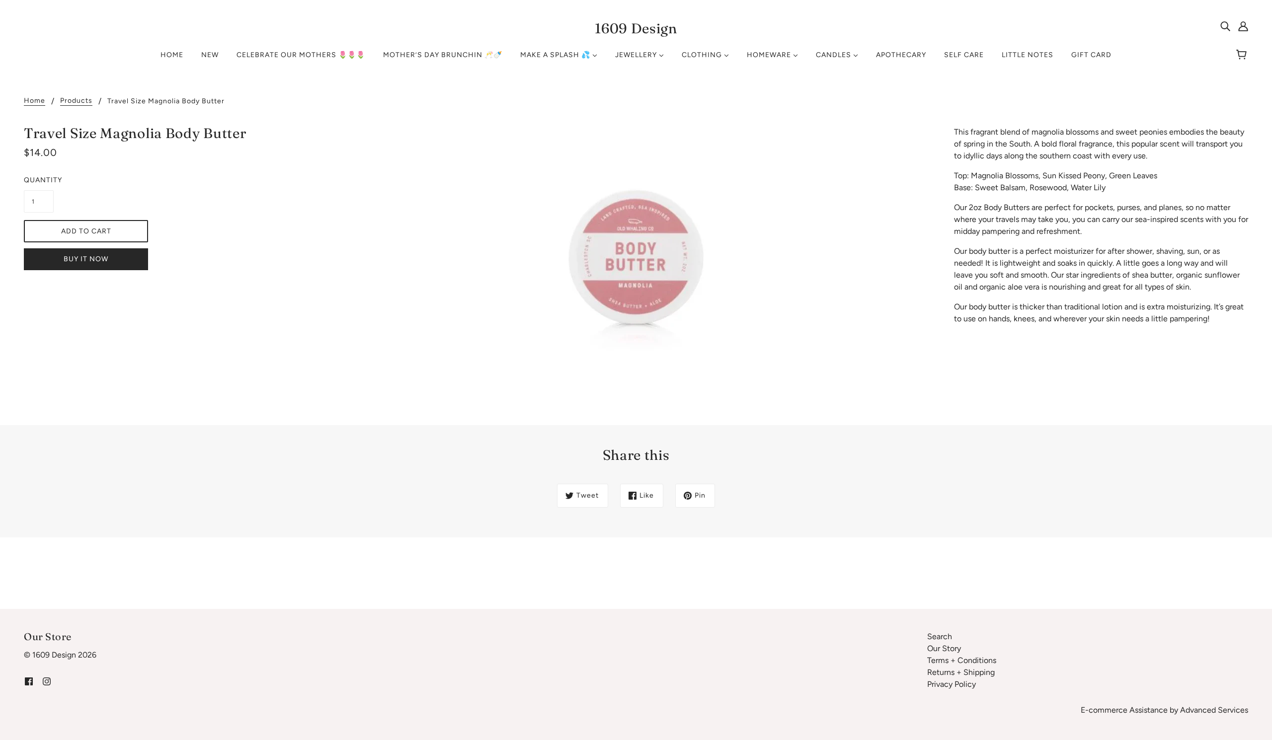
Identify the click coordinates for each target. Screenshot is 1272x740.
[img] (1225, 26)
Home (34, 101)
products (76, 101)
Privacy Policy (951, 684)
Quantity (39, 180)
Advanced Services (1214, 710)
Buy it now (86, 259)
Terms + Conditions (961, 660)
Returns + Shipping (961, 672)
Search (939, 636)
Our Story (944, 648)
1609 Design (636, 28)
